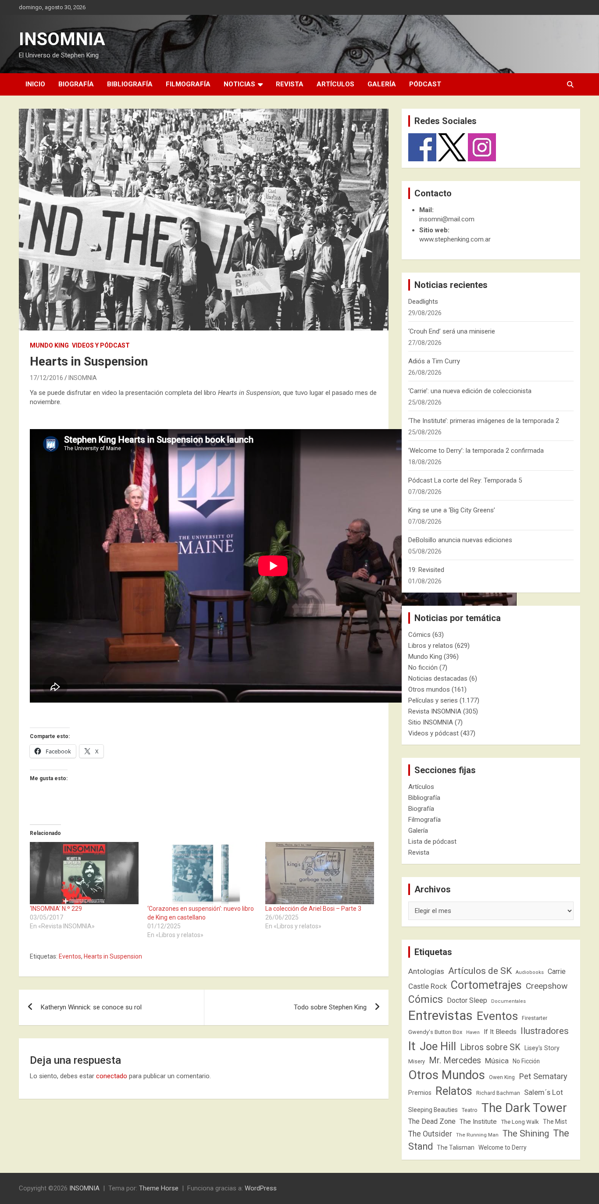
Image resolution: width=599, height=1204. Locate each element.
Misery (416, 1061)
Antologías (426, 971)
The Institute (478, 1122)
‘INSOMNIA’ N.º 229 (56, 908)
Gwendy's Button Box (435, 1032)
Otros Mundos (446, 1075)
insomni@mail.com (446, 219)
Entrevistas (440, 1015)
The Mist (555, 1121)
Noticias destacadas (437, 678)
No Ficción (526, 1061)
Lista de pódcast (432, 841)
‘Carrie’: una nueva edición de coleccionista (469, 391)
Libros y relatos (430, 646)
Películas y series (433, 700)
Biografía (76, 84)
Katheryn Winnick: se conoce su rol (91, 1007)
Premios (419, 1092)
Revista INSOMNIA (434, 711)
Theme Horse (158, 1188)
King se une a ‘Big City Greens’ (451, 510)
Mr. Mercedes (455, 1060)
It (412, 1046)
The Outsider (430, 1133)
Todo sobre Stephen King (330, 1007)
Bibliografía (130, 84)
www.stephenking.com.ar (455, 239)
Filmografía (188, 84)
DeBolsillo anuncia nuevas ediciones (460, 540)
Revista (289, 84)
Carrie (557, 971)
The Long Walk (520, 1122)
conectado (111, 1076)
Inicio (35, 84)
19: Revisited (426, 570)
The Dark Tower (524, 1108)
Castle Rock (427, 986)
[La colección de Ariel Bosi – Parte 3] (319, 873)
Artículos (335, 84)
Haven (473, 1032)
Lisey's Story (542, 1047)
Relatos (453, 1090)
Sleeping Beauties (433, 1109)
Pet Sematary (543, 1076)
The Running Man (477, 1135)
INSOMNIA (62, 39)
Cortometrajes (486, 985)
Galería (381, 84)
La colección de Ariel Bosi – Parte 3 (313, 908)
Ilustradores (545, 1031)
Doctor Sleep (467, 1000)
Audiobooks (530, 972)
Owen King (502, 1077)
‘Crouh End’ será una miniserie (451, 331)
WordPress (261, 1188)
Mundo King (49, 345)
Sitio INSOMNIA (430, 722)
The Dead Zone (432, 1121)
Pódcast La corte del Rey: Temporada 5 (465, 480)
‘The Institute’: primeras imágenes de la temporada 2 (483, 421)
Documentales (508, 1001)
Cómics (419, 635)
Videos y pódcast (101, 345)
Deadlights (423, 301)
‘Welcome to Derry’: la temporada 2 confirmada (476, 451)
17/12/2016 (46, 377)
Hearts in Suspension (113, 956)
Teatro (470, 1110)
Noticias (239, 84)
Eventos (70, 956)
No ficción (423, 667)
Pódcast (425, 84)
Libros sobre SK (490, 1047)
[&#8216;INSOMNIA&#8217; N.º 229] (84, 873)
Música (497, 1060)
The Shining (526, 1133)
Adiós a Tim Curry (434, 361)
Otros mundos (429, 689)
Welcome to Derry (502, 1147)
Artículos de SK (480, 970)
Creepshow (546, 986)
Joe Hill (438, 1046)
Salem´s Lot (543, 1092)
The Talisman (455, 1147)
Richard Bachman (498, 1093)
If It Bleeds (500, 1032)
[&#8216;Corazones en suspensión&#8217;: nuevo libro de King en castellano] (201, 873)
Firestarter (534, 1018)
